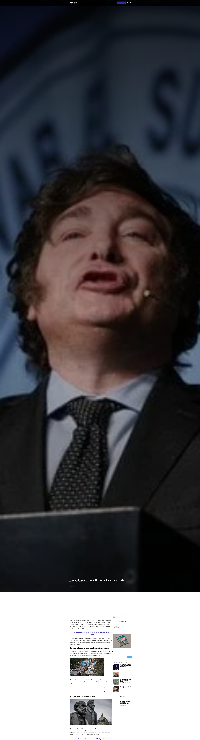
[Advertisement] (100, 600)
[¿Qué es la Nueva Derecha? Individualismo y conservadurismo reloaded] (116, 704)
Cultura (121, 696)
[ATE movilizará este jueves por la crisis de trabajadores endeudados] (116, 682)
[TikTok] (73, 5)
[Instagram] (71, 5)
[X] (75, 5)
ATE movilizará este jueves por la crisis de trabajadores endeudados (125, 680)
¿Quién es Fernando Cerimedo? (123, 672)
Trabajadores (122, 682)
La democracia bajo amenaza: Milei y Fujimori (91, 739)
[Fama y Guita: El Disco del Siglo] (116, 711)
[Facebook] (69, 5)
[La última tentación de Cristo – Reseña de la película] (116, 696)
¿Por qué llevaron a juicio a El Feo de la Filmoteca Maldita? (125, 687)
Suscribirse (129, 656)
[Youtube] (77, 5)
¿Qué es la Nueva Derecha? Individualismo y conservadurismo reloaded (125, 702)
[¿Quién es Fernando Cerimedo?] (116, 674)
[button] (127, 3)
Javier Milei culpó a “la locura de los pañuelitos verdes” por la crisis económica (125, 665)
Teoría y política (123, 704)
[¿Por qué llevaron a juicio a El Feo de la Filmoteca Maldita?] (116, 689)
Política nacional (123, 674)
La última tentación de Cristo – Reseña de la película (125, 694)
